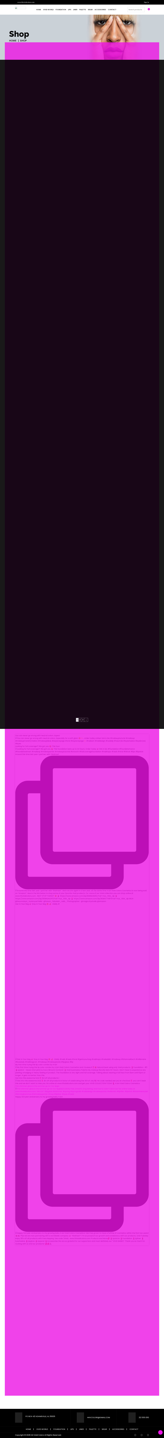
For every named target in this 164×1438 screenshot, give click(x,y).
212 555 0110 (144, 1417)
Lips (72, 1429)
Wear (104, 1429)
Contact (134, 1429)
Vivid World (42, 1429)
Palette (92, 1429)
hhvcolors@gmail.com (98, 1417)
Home (28, 1429)
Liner (81, 1429)
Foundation (59, 1429)
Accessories (118, 1429)
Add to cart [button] (36, 133)
